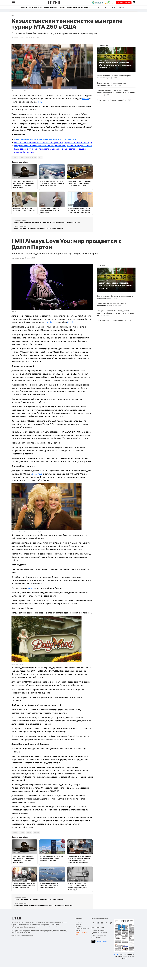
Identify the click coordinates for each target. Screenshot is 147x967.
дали (30, 588)
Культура (76, 7)
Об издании (79, 922)
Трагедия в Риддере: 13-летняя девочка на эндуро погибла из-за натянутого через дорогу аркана (116, 93)
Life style (62, 7)
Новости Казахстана (29, 7)
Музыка (22, 832)
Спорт (69, 7)
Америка (36, 832)
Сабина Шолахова (18, 258)
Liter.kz (85, 99)
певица (14, 832)
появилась (37, 474)
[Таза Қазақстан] (110, 2)
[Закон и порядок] (98, 2)
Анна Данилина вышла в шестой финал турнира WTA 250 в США (45, 139)
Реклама (78, 924)
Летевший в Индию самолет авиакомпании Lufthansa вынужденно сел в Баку (43, 905)
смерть (29, 832)
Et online (71, 322)
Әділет (91, 7)
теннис (14, 157)
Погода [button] (121, 7)
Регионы (84, 7)
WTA (40, 157)
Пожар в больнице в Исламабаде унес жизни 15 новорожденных (39, 899)
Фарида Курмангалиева (20, 38)
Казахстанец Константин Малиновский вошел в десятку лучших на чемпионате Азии (47, 222)
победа (22, 157)
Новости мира (43, 7)
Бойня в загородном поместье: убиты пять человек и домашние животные (115, 65)
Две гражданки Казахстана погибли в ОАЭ (114, 100)
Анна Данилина (31, 157)
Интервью (54, 7)
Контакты (79, 930)
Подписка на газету (123, 2)
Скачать (116, 954)
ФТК (40, 102)
